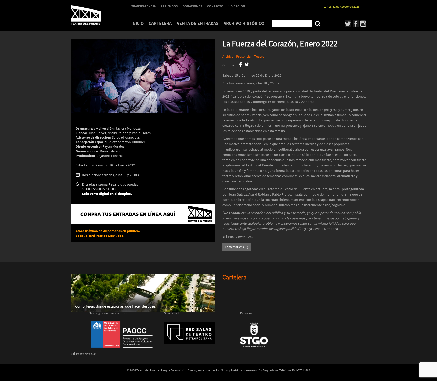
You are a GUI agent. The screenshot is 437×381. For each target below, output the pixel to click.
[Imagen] (143, 76)
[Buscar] (317, 23)
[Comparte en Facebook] (240, 65)
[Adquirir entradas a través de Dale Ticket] (143, 214)
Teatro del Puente (92, 15)
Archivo (228, 56)
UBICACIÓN (236, 6)
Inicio (137, 23)
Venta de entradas (198, 23)
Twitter (348, 23)
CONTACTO (215, 6)
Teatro (259, 56)
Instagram (363, 23)
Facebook (356, 23)
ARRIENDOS (169, 6)
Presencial (244, 56)
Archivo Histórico (244, 23)
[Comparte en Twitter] (246, 65)
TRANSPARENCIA (143, 6)
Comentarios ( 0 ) (236, 247)
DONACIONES (192, 6)
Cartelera (160, 23)
